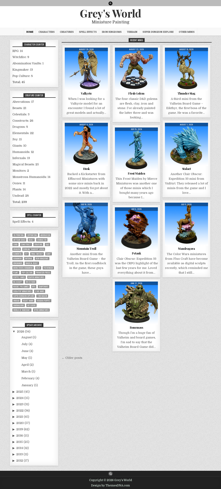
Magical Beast (32, 263)
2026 (20, 331)
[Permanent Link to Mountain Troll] (86, 224)
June (25, 351)
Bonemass (136, 327)
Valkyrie (86, 93)
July (24, 344)
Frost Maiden (136, 173)
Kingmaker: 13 (22, 69)
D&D (47, 244)
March (26, 371)
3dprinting (32, 235)
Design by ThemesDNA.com (110, 485)
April (25, 364)
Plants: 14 (19, 189)
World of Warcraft (22, 310)
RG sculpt (17, 281)
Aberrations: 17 (23, 101)
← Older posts (72, 357)
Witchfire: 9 (20, 57)
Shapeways (43, 286)
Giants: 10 (19, 145)
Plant (15, 272)
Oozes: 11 (18, 183)
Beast (31, 239)
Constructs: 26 (22, 120)
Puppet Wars (19, 277)
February (28, 378)
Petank (136, 253)
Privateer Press (43, 272)
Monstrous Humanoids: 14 (31, 177)
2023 (19, 404)
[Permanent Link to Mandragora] (186, 224)
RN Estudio (30, 281)
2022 (20, 410)
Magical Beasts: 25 (25, 164)
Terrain (132, 31)
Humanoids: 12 (23, 152)
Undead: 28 (20, 195)
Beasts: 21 (19, 108)
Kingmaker (17, 263)
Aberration (45, 235)
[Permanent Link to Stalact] (186, 144)
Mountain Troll (86, 249)
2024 (19, 398)
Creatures (67, 31)
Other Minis (187, 31)
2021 (19, 416)
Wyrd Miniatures (41, 310)
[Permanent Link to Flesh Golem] (136, 69)
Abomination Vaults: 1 (28, 63)
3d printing (18, 235)
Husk (86, 169)
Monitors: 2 (20, 170)
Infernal (28, 258)
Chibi (15, 244)
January (27, 385)
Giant (48, 253)
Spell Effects (88, 31)
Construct (26, 244)
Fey (26, 253)
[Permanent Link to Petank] (136, 228)
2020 (20, 423)
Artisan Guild (19, 239)
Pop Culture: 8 (22, 76)
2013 (19, 454)
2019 (19, 429)
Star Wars (39, 291)
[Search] (110, 3)
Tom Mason (42, 295)
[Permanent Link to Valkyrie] (86, 69)
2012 (19, 460)
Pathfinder (48, 267)
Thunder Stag (186, 93)
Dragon (16, 249)
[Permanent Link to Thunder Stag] (186, 69)
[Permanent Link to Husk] (86, 144)
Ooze (38, 267)
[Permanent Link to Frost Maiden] (136, 149)
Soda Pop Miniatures (22, 291)
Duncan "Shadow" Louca (33, 249)
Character (42, 239)
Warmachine (18, 305)
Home (29, 31)
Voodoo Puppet (43, 300)
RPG (33, 286)
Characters (47, 31)
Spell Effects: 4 (22, 221)
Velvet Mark (28, 300)
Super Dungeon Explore (158, 31)
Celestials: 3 (20, 114)
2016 (19, 435)
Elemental (17, 253)
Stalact (186, 169)
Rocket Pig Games (21, 286)
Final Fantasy (37, 253)
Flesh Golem (136, 93)
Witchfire (31, 305)
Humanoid (17, 258)
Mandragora (186, 249)
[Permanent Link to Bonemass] (136, 303)
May (24, 357)
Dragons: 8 (20, 126)
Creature (38, 244)
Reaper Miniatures (36, 277)
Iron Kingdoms (112, 31)
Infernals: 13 (21, 158)
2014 (19, 448)
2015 (19, 442)
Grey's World (110, 13)
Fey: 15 (17, 139)
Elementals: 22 (23, 133)
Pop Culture (27, 272)
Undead (16, 300)
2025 (19, 391)
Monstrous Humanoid (23, 267)
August (26, 337)
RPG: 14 (17, 51)
